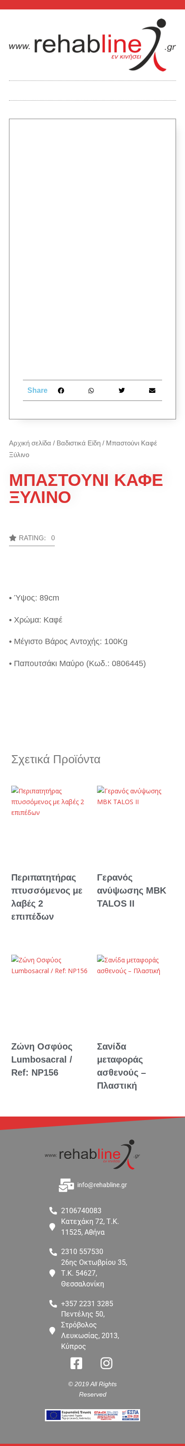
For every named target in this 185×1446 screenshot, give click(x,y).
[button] (92, 88)
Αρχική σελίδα (30, 443)
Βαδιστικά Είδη (79, 443)
